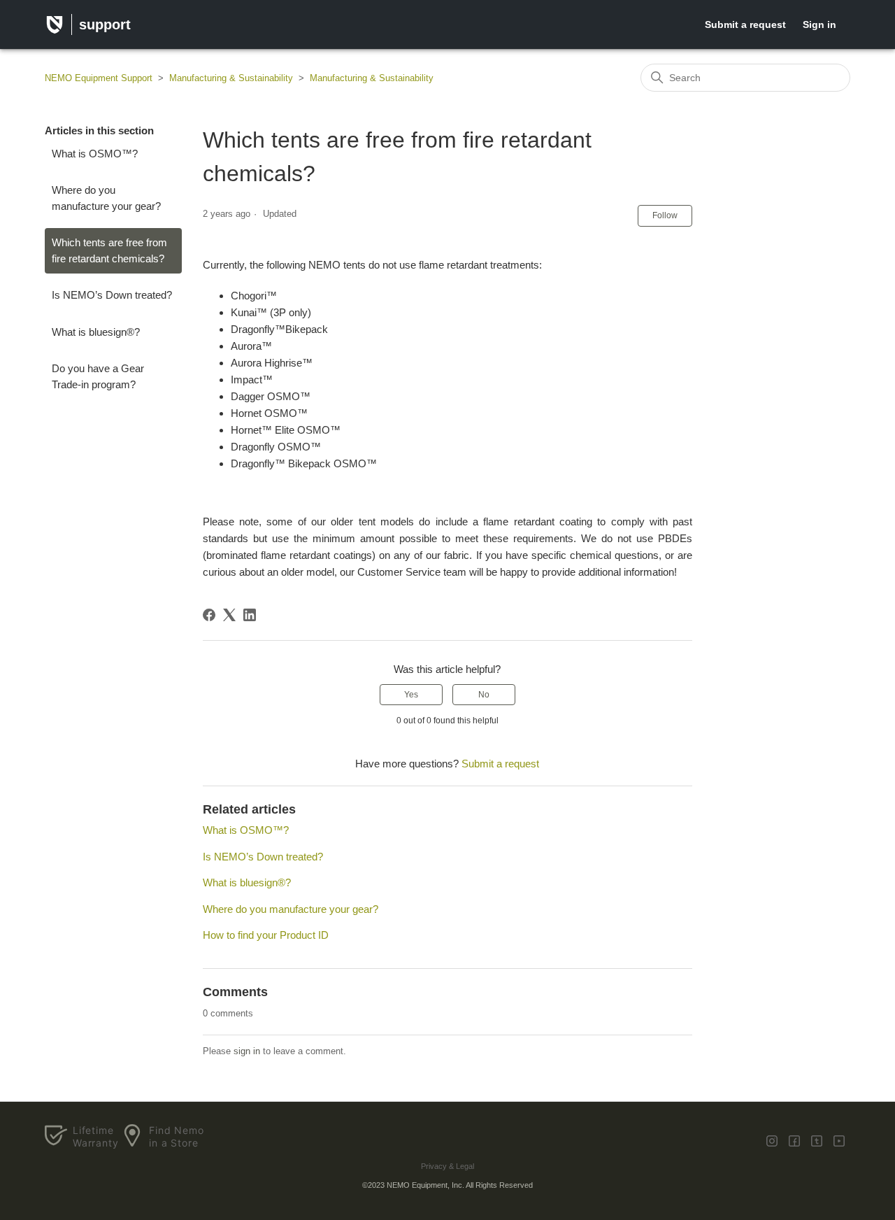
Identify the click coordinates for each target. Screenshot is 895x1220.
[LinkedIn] (249, 615)
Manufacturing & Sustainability (231, 78)
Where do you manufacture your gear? (106, 198)
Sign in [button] (819, 24)
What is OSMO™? (95, 153)
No (483, 695)
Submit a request (745, 24)
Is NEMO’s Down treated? (112, 295)
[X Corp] (229, 615)
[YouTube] (839, 1141)
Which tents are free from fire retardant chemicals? (109, 250)
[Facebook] (209, 615)
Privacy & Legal (447, 1166)
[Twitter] (772, 1141)
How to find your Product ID (266, 935)
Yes (411, 695)
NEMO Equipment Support (98, 78)
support (105, 24)
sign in (247, 1051)
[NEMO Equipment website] (54, 27)
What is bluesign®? (96, 332)
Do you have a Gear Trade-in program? (98, 376)
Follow (665, 215)
